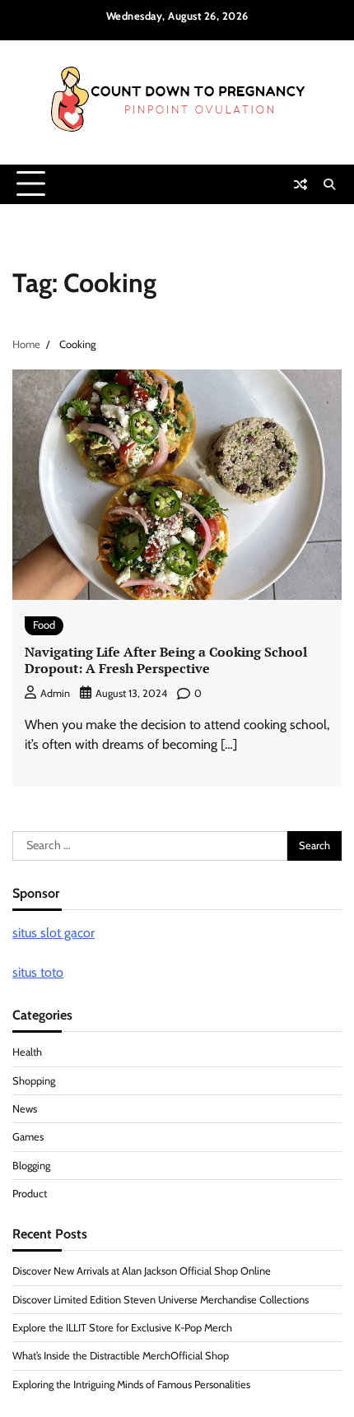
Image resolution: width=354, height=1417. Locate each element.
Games (28, 1137)
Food (44, 625)
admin (55, 693)
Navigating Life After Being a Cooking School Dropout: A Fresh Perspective (166, 660)
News (24, 1109)
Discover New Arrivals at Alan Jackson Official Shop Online (141, 1271)
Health (27, 1052)
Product (29, 1193)
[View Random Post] (300, 184)
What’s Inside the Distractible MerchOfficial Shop (120, 1356)
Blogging (31, 1165)
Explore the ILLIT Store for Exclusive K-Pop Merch (122, 1328)
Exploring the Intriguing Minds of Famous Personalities (131, 1384)
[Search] (329, 184)
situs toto (37, 972)
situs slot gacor (53, 933)
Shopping (33, 1081)
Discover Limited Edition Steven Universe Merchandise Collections (160, 1300)
